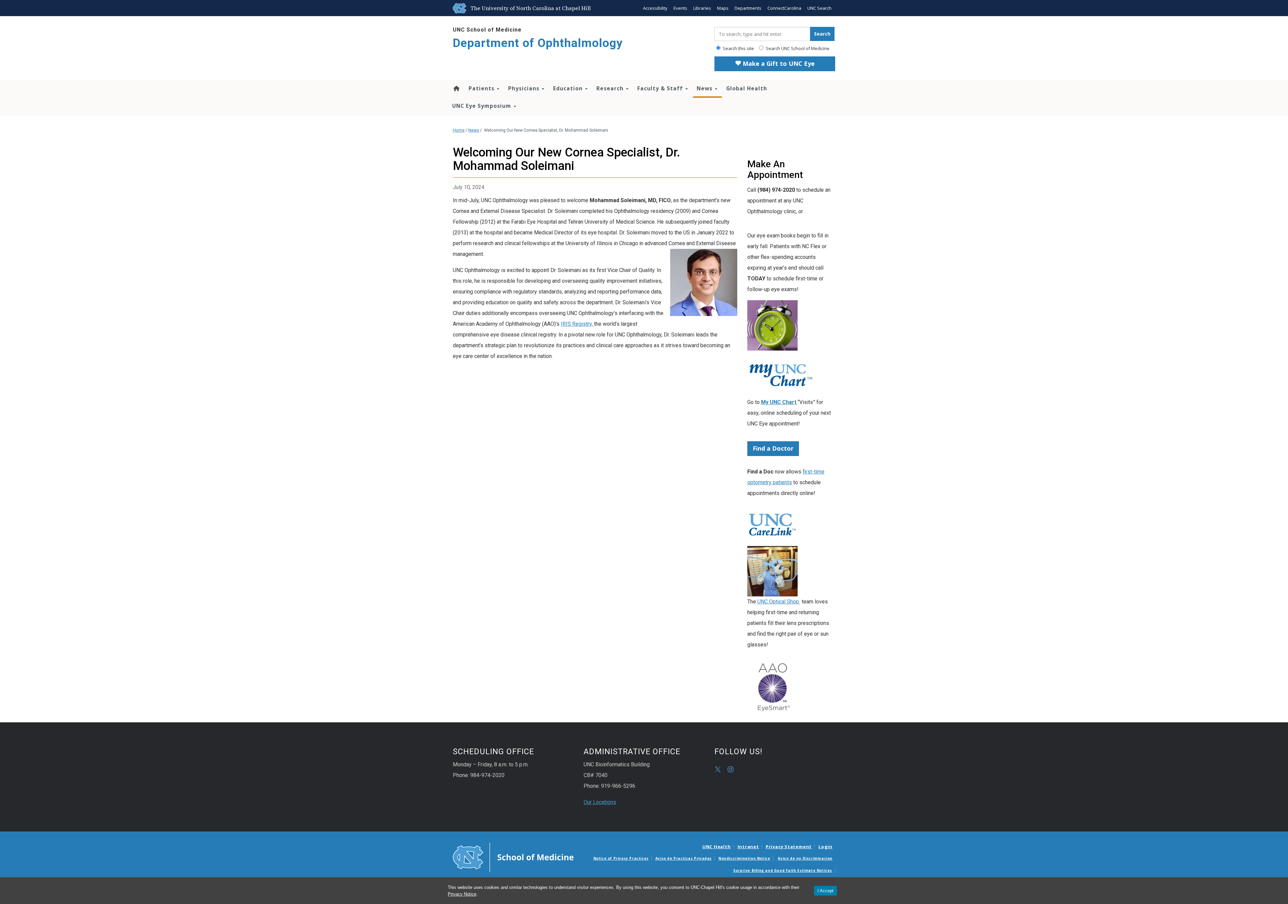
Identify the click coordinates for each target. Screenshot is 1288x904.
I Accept (825, 890)
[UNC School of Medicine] (513, 857)
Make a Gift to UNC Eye (778, 63)
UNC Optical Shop (778, 601)
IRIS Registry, (577, 324)
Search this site (738, 48)
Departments (748, 8)
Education (568, 88)
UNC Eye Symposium (482, 105)
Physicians (524, 88)
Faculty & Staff (661, 88)
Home (456, 88)
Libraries (702, 8)
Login (825, 847)
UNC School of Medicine (487, 30)
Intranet (748, 847)
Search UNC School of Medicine (797, 48)
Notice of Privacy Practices (621, 858)
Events (680, 8)
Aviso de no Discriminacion (805, 858)
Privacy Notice (462, 894)
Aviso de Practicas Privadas (683, 858)
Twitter (717, 769)
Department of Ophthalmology (538, 43)
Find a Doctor (773, 448)
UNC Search (819, 8)
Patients (482, 88)
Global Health (746, 88)
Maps (723, 8)
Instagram (730, 769)
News (705, 88)
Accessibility (655, 8)
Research (610, 88)
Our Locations (600, 802)
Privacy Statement (789, 847)
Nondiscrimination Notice (744, 858)
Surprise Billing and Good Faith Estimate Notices (782, 870)
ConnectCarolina (784, 8)
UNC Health (716, 847)
